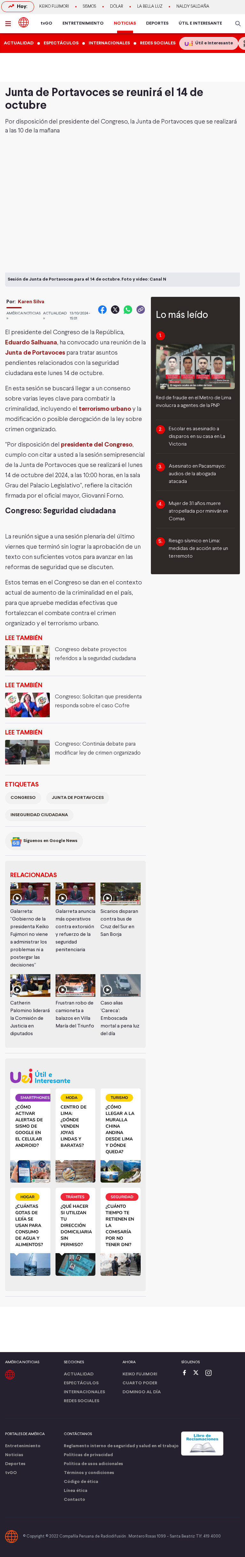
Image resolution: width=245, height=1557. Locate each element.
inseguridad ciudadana (39, 815)
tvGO (46, 23)
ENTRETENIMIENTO (83, 23)
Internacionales (84, 1392)
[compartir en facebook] (102, 310)
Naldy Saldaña (192, 7)
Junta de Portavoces (35, 353)
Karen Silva (31, 301)
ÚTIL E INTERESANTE (200, 23)
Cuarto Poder (139, 1383)
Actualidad (78, 1374)
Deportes (15, 1464)
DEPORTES (157, 23)
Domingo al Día (141, 1392)
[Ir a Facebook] (186, 1373)
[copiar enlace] (141, 310)
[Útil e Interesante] (75, 1076)
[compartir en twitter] (115, 310)
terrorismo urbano (105, 409)
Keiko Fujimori (54, 7)
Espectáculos (81, 1383)
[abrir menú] (10, 23)
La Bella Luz (149, 7)
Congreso (23, 798)
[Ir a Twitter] (198, 1373)
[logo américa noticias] (24, 22)
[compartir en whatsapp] (128, 310)
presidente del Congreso (96, 445)
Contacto (74, 1500)
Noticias (14, 1455)
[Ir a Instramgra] (210, 1373)
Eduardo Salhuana (31, 343)
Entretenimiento (23, 1446)
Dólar (116, 7)
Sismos (89, 7)
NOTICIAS (125, 23)
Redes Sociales (81, 1401)
